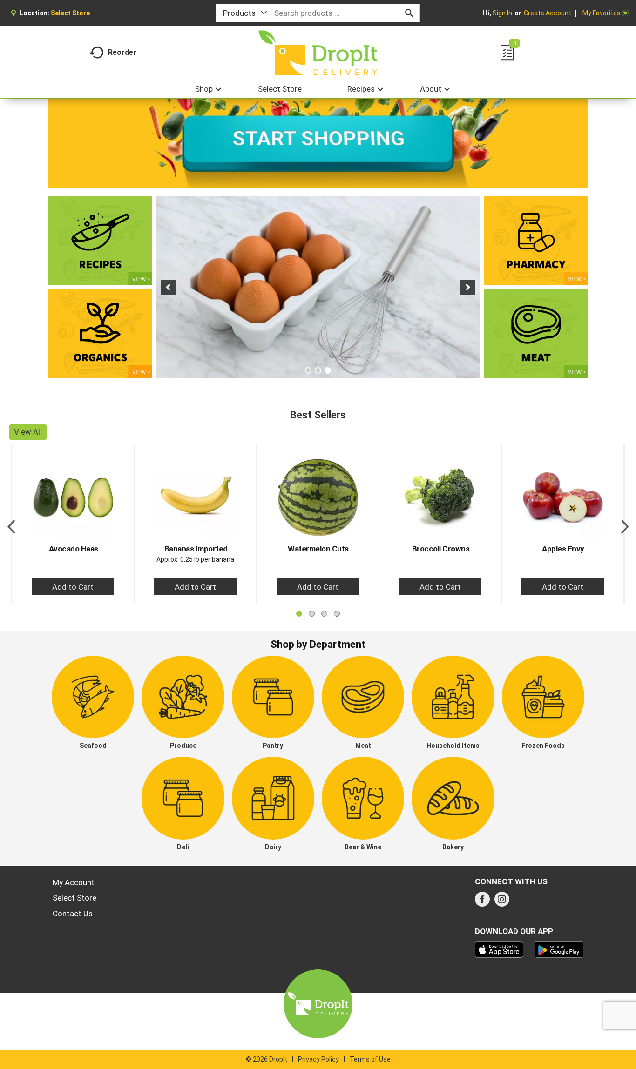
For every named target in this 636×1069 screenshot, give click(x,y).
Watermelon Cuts (318, 548)
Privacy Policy (318, 1059)
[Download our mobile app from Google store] (559, 949)
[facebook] (482, 902)
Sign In (502, 13)
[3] (328, 370)
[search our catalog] (409, 13)
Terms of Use (370, 1059)
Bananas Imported (196, 548)
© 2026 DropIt (266, 1059)
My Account (74, 882)
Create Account (547, 13)
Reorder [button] (122, 52)
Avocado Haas (73, 548)
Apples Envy (563, 548)
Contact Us (73, 913)
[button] (168, 287)
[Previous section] (11, 524)
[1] (308, 370)
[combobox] (243, 13)
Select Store (74, 897)
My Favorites (601, 13)
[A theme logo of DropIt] (318, 52)
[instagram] (501, 902)
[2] (318, 370)
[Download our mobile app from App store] (499, 949)
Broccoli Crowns (441, 548)
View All (28, 432)
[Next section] (625, 524)
